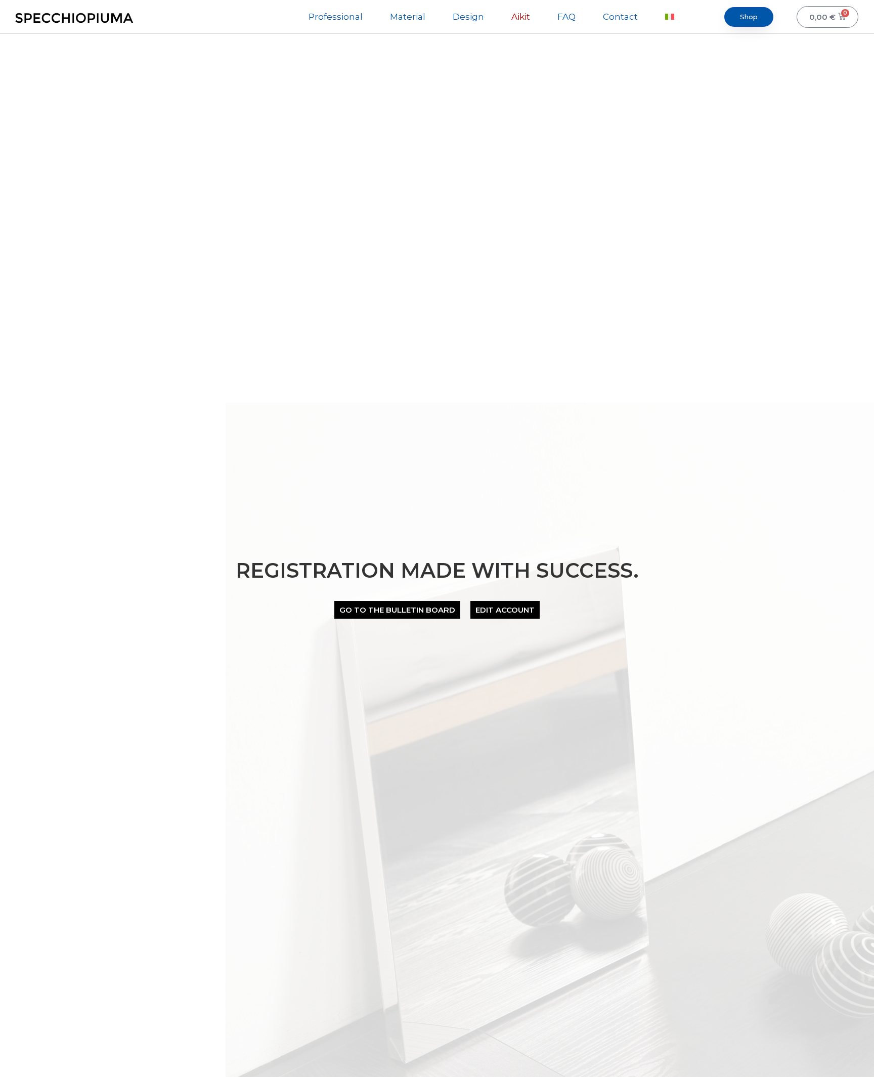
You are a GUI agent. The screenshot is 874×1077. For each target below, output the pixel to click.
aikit (520, 17)
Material (407, 17)
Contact (620, 17)
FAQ (566, 17)
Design (468, 17)
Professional (336, 17)
